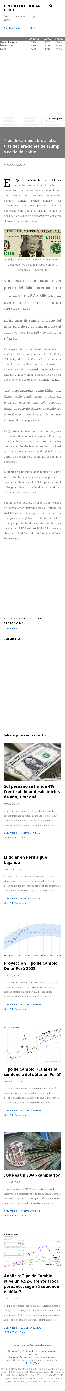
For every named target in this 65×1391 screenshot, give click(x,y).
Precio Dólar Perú (30, 618)
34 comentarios (31, 1004)
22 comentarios (31, 1327)
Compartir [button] (11, 628)
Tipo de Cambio (13, 623)
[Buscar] (51, 6)
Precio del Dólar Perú (22, 8)
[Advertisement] (32, 83)
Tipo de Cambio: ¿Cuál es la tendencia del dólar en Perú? (32, 1071)
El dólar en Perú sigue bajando (25, 859)
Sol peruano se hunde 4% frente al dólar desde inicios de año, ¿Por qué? (32, 791)
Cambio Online (12, 28)
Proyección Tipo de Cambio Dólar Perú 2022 (31, 965)
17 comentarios (31, 1110)
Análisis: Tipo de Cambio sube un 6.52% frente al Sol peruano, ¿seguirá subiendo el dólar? (31, 1283)
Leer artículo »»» (15, 837)
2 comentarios (30, 832)
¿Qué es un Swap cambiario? (32, 1175)
